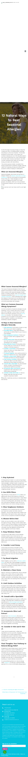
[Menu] (25, 51)
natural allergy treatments (15, 602)
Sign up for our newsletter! (9, 743)
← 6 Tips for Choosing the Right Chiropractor (12, 689)
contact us (7, 662)
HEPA (18, 494)
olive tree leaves (12, 616)
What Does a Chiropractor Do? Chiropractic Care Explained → (14, 692)
